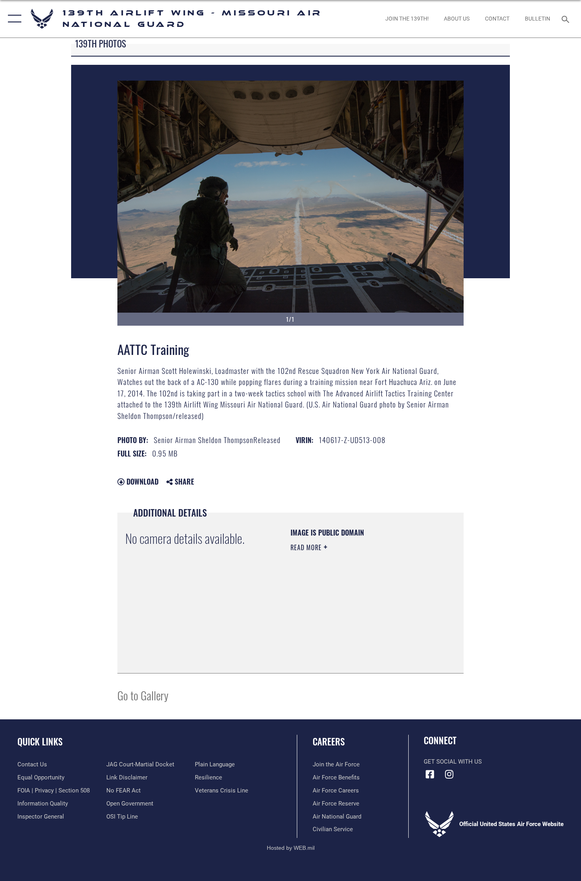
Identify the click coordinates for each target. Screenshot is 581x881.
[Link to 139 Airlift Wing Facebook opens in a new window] (430, 774)
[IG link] (449, 774)
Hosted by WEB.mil (291, 848)
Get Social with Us (453, 761)
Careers (329, 741)
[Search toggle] (566, 18)
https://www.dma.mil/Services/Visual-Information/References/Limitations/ (338, 625)
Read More (307, 547)
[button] (13, 19)
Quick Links (39, 741)
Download (141, 481)
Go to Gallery (142, 695)
